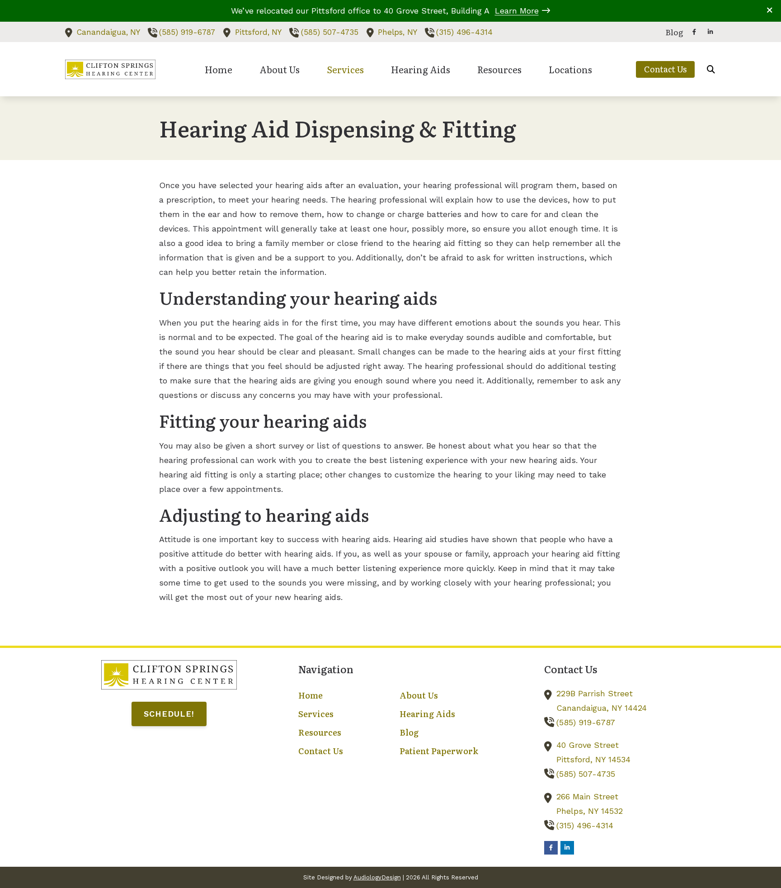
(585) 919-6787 (187, 32)
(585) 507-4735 (329, 32)
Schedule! (169, 713)
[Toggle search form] (711, 69)
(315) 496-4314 (464, 32)
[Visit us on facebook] (694, 32)
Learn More (517, 10)
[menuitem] (671, 32)
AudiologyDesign (377, 877)
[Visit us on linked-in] (710, 32)
